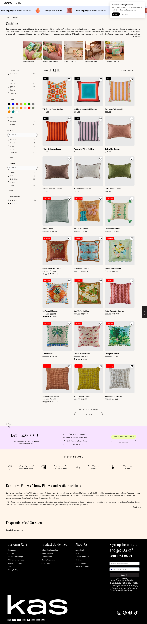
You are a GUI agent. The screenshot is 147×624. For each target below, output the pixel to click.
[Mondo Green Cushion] (88, 378)
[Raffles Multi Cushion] (57, 293)
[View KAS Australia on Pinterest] (125, 613)
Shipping (11, 553)
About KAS (80, 550)
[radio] (50, 70)
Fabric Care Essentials (50, 550)
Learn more (123, 442)
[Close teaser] (143, 317)
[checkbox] (22, 74)
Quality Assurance (48, 560)
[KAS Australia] (8, 3)
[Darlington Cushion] (119, 336)
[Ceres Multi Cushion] (119, 211)
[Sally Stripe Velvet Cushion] (119, 91)
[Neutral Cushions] (94, 50)
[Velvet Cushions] (73, 50)
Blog (77, 553)
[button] (69, 79)
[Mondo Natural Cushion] (119, 378)
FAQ (9, 566)
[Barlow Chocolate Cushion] (57, 171)
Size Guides (46, 563)
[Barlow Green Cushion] (119, 171)
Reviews (79, 560)
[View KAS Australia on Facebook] (130, 613)
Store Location (81, 563)
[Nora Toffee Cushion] (88, 293)
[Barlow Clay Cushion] (119, 131)
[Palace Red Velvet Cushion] (57, 131)
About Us (81, 544)
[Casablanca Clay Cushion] (57, 250)
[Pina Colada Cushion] (88, 250)
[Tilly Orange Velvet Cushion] (57, 91)
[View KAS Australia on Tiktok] (136, 613)
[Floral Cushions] (32, 50)
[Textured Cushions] (114, 50)
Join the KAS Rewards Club (124, 436)
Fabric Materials (48, 553)
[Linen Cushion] (57, 211)
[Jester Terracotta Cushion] (119, 293)
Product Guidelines (54, 544)
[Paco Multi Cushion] (88, 211)
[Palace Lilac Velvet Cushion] (88, 131)
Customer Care (17, 544)
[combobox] (113, 569)
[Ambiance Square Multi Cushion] (88, 91)
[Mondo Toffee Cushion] (57, 378)
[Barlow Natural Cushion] (88, 171)
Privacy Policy (13, 570)
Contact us (12, 550)
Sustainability (47, 557)
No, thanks (125, 14)
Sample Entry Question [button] (14, 530)
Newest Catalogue (82, 566)
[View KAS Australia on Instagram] (119, 613)
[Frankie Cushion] (57, 336)
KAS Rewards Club (82, 557)
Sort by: (126, 70)
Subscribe (124, 575)
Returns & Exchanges (16, 557)
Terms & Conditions (15, 563)
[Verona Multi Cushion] (119, 250)
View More (11, 157)
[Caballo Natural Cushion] (88, 336)
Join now (115, 14)
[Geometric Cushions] (52, 50)
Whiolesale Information (16, 560)
